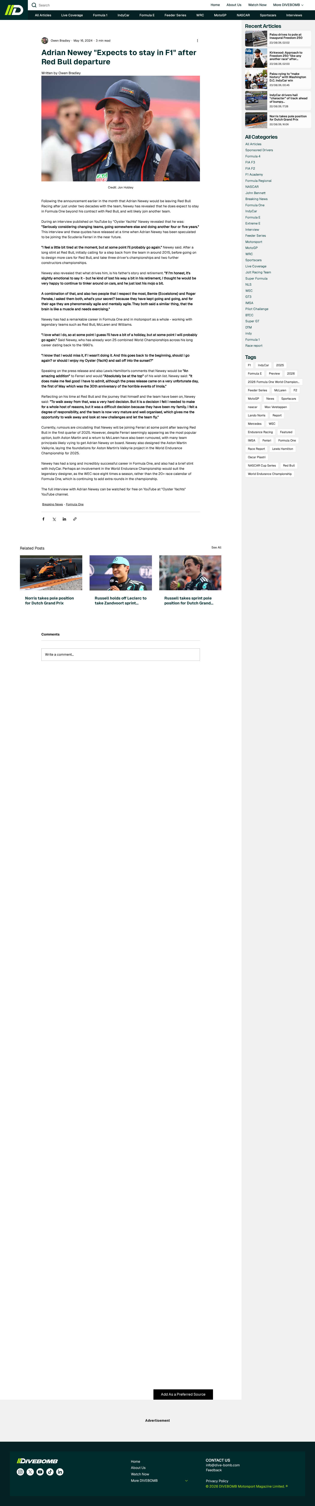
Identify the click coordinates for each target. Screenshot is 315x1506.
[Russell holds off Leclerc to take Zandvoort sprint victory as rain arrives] (121, 572)
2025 (280, 365)
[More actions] (197, 40)
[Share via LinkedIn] (64, 519)
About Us (138, 1467)
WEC (272, 424)
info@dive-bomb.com (223, 1465)
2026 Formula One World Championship (275, 382)
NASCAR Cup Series (262, 465)
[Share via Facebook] (43, 519)
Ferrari (266, 440)
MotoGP (253, 399)
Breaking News (52, 504)
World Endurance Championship (270, 474)
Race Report (256, 449)
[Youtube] (40, 1472)
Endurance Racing (260, 432)
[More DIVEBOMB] (186, 1480)
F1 (249, 365)
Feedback (214, 1470)
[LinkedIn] (59, 1472)
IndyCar (263, 365)
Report (277, 415)
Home (135, 1461)
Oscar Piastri (257, 457)
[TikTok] (50, 1472)
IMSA (251, 440)
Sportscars (288, 399)
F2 (295, 390)
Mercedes (254, 424)
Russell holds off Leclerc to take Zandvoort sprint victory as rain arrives (121, 600)
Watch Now (140, 1474)
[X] (30, 1472)
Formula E (255, 373)
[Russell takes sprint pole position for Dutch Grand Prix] (190, 572)
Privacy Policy (217, 1481)
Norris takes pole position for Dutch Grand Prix (49, 600)
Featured (286, 432)
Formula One (75, 504)
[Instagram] (20, 1472)
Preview (274, 373)
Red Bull (289, 465)
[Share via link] (75, 519)
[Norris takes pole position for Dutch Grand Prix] (51, 572)
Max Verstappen (276, 407)
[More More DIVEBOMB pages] (302, 5)
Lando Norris (256, 415)
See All (216, 547)
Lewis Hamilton (282, 449)
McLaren (280, 390)
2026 (291, 373)
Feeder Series (257, 390)
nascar (252, 407)
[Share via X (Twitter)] (54, 519)
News (270, 399)
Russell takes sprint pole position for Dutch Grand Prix (188, 600)
